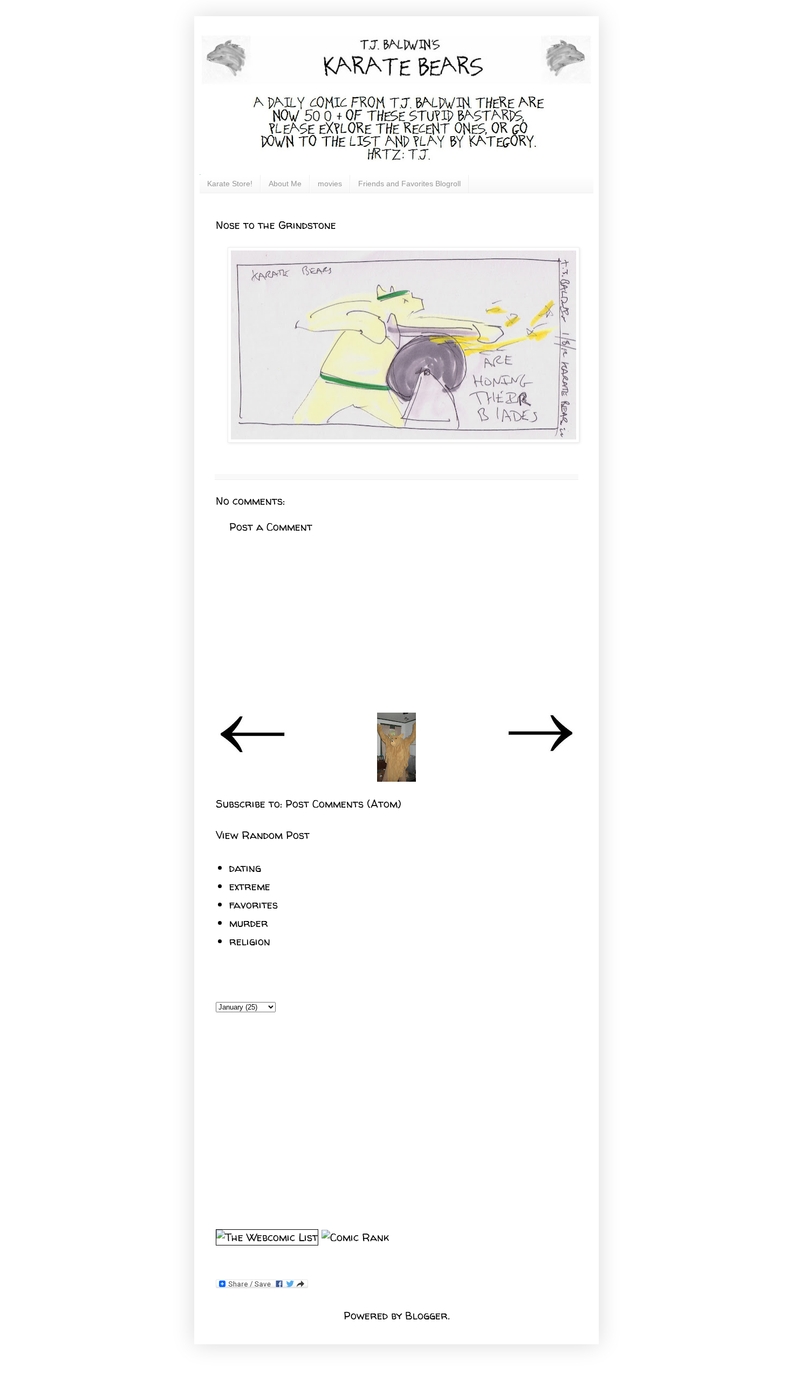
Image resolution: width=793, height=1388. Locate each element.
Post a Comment (270, 526)
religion (249, 941)
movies (330, 183)
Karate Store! (229, 183)
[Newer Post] (253, 751)
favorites (253, 904)
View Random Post (263, 835)
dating (245, 868)
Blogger (426, 1315)
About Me (285, 183)
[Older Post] (540, 751)
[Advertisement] (396, 623)
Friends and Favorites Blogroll (409, 183)
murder (248, 923)
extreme (249, 886)
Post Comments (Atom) (343, 803)
